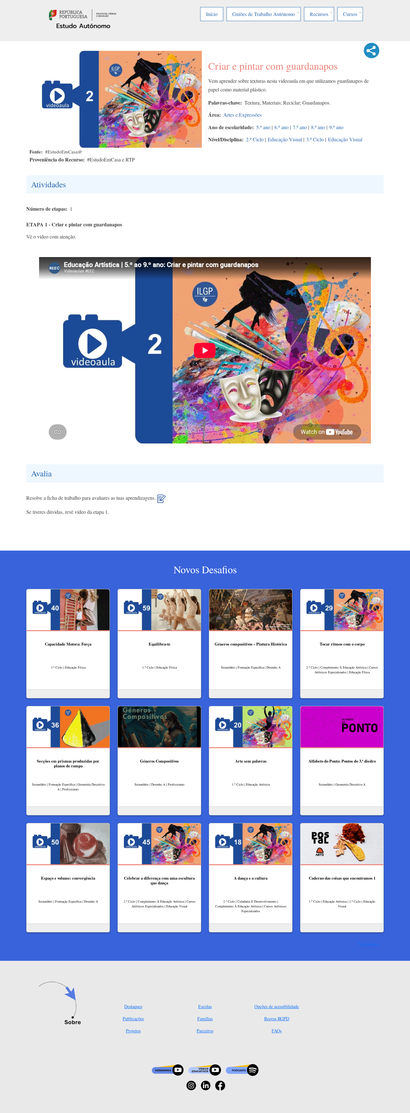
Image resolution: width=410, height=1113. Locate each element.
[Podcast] (242, 1069)
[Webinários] (168, 1069)
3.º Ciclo (315, 139)
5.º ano (263, 127)
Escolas (205, 1006)
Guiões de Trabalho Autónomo (263, 14)
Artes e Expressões (242, 114)
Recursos (319, 14)
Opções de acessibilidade (276, 1006)
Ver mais (367, 944)
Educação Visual (285, 139)
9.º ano (336, 127)
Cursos (350, 14)
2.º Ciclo (255, 139)
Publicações (133, 1018)
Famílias (205, 1018)
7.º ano (300, 127)
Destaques (133, 1006)
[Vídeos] (204, 1069)
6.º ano (282, 127)
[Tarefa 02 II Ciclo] (161, 501)
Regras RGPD (276, 1018)
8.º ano (318, 127)
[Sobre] (62, 1003)
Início (211, 14)
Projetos (133, 1031)
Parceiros (205, 1031)
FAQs (277, 1031)
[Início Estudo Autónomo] (82, 14)
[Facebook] (220, 1085)
